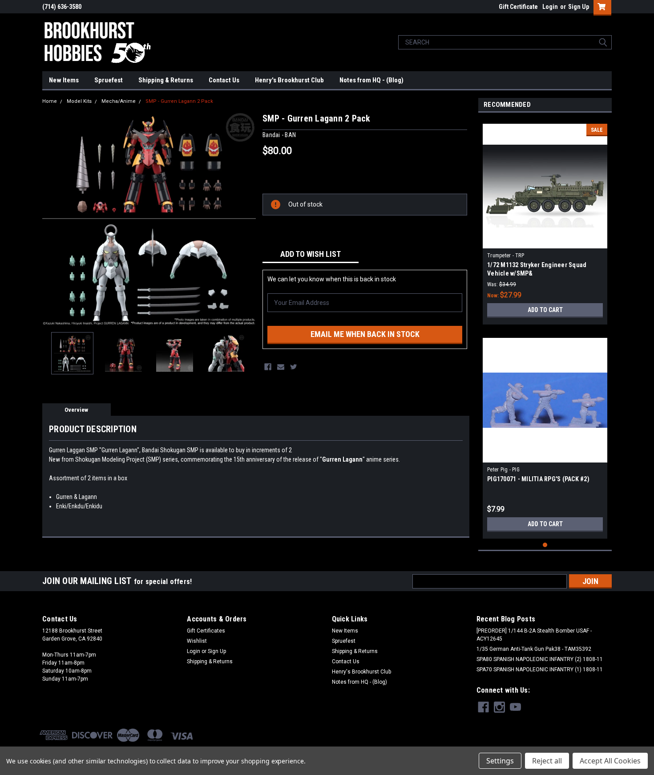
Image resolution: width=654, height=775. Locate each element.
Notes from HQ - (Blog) (371, 80)
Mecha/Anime (118, 101)
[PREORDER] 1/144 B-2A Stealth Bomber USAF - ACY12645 (534, 635)
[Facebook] (267, 366)
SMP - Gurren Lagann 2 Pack (179, 101)
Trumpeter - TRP (505, 255)
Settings (500, 761)
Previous (51, 218)
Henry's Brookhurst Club (289, 80)
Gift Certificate (518, 6)
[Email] (280, 366)
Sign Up (578, 6)
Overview (76, 409)
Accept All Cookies (610, 761)
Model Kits (79, 101)
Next (247, 218)
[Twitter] (293, 366)
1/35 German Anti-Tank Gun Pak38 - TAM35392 (533, 649)
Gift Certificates (206, 631)
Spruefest (108, 80)
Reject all (547, 761)
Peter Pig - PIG (503, 470)
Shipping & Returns (165, 80)
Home (49, 101)
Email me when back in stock (365, 334)
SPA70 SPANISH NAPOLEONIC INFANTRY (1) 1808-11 (539, 669)
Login (550, 6)
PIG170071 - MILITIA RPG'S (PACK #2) (538, 479)
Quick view (545, 241)
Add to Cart (545, 309)
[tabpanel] (545, 221)
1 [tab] (545, 545)
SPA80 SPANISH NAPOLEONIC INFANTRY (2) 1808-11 (539, 659)
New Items (64, 80)
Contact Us (224, 80)
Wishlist (197, 641)
